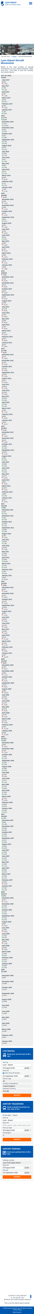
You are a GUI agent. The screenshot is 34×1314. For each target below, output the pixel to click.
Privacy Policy (17, 1310)
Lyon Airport (10, 2)
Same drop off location (12, 1073)
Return (15, 1115)
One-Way (7, 1115)
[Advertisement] (17, 25)
